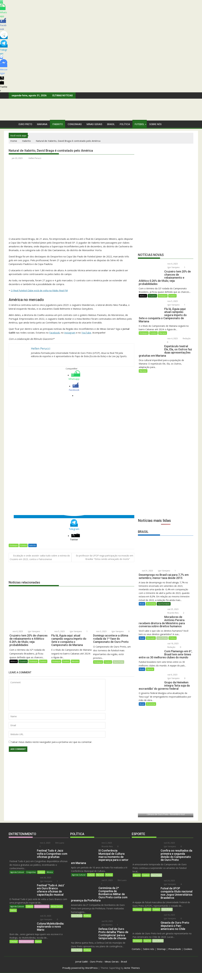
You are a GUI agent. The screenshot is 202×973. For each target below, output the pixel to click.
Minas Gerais (56, 906)
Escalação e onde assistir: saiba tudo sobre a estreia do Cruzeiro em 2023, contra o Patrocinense (40, 557)
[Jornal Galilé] (12, 124)
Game (38, 941)
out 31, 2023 (147, 570)
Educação (151, 638)
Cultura (41, 872)
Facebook (54, 332)
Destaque (14, 545)
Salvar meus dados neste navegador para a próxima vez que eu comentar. (51, 741)
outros (13, 910)
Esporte (150, 669)
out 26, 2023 (45, 877)
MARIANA (42, 124)
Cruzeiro (23, 661)
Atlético (13, 661)
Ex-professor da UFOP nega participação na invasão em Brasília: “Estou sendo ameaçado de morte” (104, 557)
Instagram (69, 332)
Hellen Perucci (35, 158)
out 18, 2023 (172, 643)
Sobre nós (148, 949)
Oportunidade (164, 604)
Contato (136, 949)
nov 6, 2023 (17, 631)
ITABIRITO (57, 124)
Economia (151, 604)
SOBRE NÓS (155, 124)
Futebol (139, 124)
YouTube (86, 332)
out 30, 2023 (107, 921)
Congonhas (75, 124)
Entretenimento (42, 906)
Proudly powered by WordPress (80, 967)
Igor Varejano (33, 631)
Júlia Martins (106, 924)
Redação (186, 338)
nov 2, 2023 (45, 842)
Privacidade (174, 949)
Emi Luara (59, 842)
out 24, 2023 (169, 880)
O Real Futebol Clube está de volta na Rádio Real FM (39, 290)
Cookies (188, 949)
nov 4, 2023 (172, 338)
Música (50, 872)
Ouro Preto (118, 662)
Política (125, 124)
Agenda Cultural (17, 872)
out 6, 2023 (172, 674)
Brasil (142, 604)
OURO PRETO (25, 124)
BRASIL (111, 124)
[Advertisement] (165, 493)
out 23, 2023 (45, 915)
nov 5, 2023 (59, 631)
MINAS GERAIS (94, 124)
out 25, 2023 (172, 609)
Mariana (75, 661)
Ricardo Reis (172, 612)
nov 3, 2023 (101, 631)
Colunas (13, 941)
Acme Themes (132, 967)
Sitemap (161, 949)
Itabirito (32, 545)
